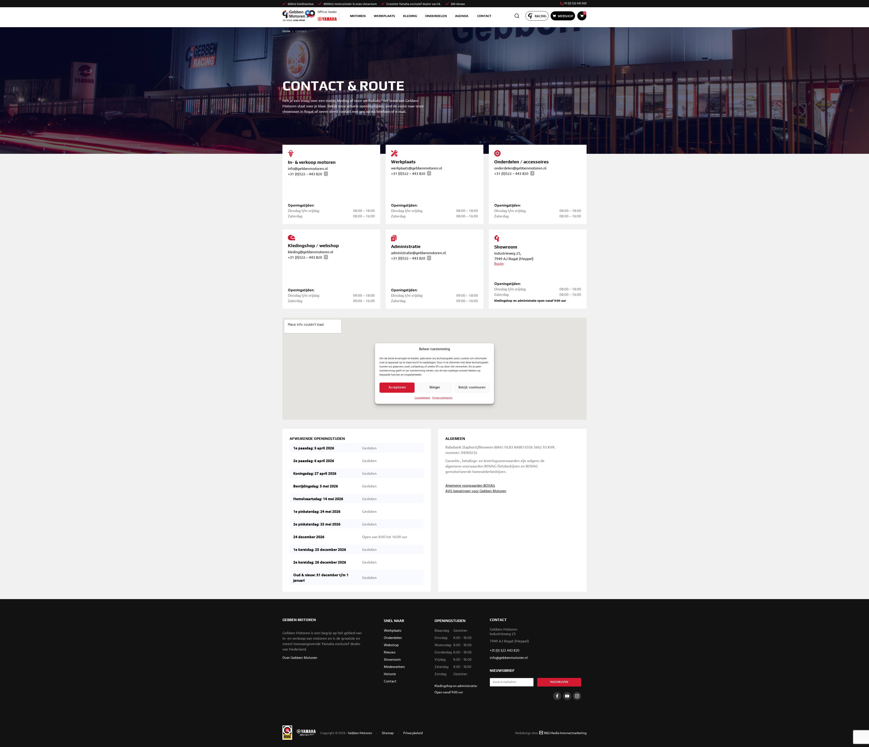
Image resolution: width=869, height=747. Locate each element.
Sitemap (388, 732)
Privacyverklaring (442, 397)
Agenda (461, 16)
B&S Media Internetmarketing (565, 733)
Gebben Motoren (360, 733)
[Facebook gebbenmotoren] (557, 696)
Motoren (358, 16)
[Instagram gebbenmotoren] (577, 696)
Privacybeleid (413, 732)
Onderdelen (436, 16)
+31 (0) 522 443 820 (575, 3)
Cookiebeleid (422, 397)
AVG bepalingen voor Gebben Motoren (475, 491)
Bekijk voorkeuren (471, 387)
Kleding (410, 16)
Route (499, 264)
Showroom (392, 660)
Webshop (391, 645)
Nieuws (390, 652)
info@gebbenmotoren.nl (509, 658)
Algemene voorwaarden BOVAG (470, 486)
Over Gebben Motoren (299, 658)
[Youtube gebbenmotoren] (567, 696)
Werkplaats (384, 16)
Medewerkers (394, 667)
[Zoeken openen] (517, 16)
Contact (484, 16)
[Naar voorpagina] (298, 15)
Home (286, 31)
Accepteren (397, 387)
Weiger (434, 387)
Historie (390, 674)
